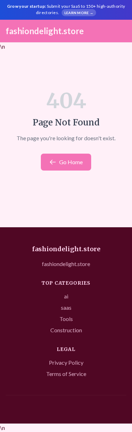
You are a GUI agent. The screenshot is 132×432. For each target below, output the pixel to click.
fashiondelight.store (45, 31)
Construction (66, 330)
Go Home (71, 162)
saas (66, 307)
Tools (66, 318)
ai (66, 296)
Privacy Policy (66, 362)
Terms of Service (66, 373)
